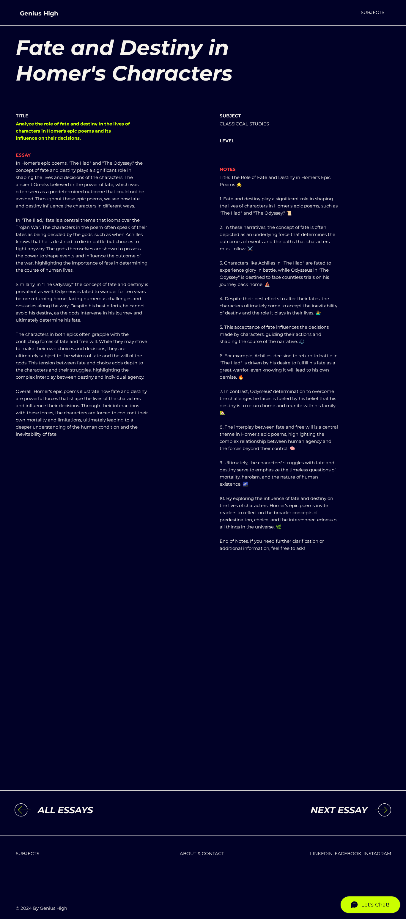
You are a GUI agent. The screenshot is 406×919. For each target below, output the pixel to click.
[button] (372, 12)
